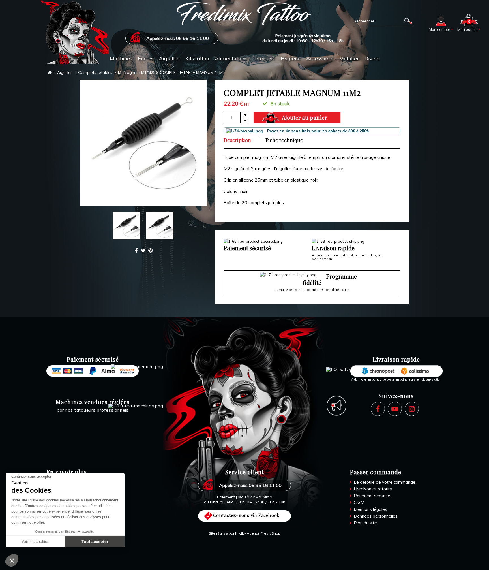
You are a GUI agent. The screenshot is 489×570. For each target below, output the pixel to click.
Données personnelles (375, 516)
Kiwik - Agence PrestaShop (257, 533)
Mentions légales (370, 509)
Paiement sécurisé (371, 495)
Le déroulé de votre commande (384, 482)
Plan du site (365, 523)
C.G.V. (358, 502)
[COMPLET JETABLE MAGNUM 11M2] (143, 143)
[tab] (241, 140)
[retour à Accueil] (49, 73)
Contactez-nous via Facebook (246, 515)
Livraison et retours (372, 489)
